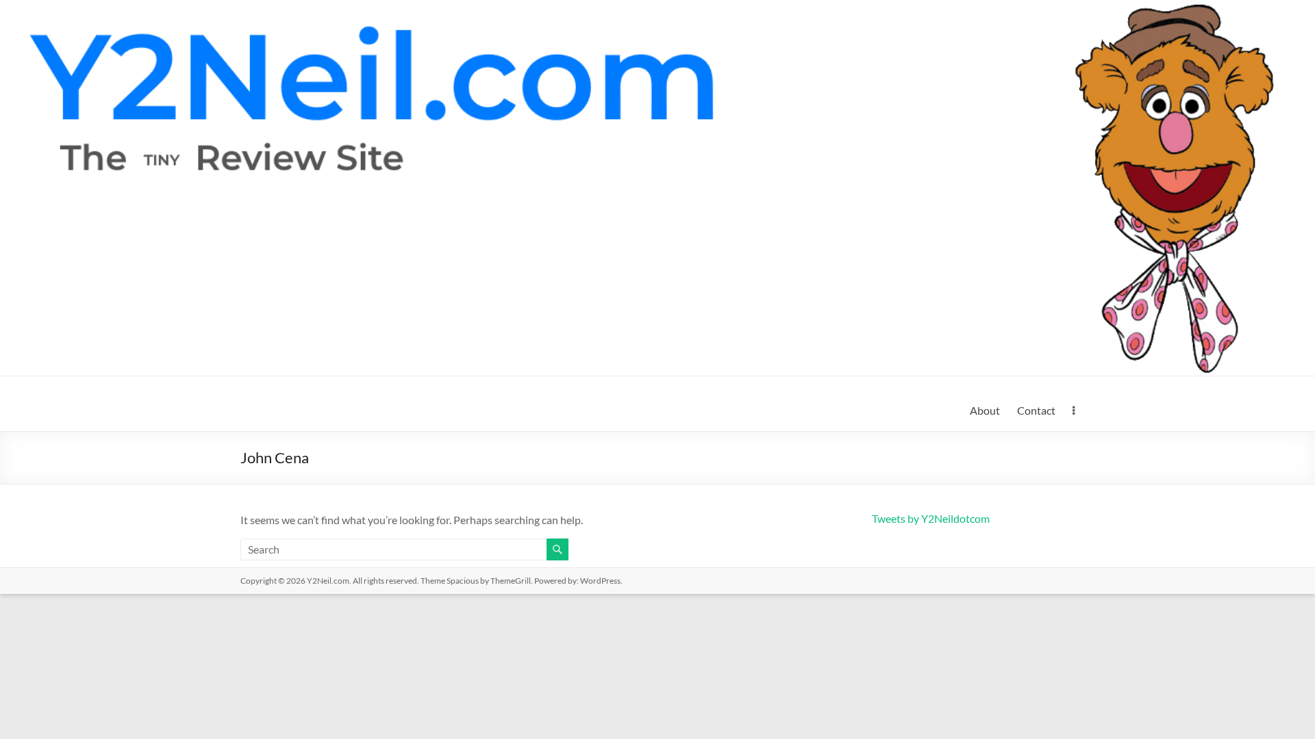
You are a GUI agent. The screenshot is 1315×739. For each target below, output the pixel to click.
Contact (1036, 410)
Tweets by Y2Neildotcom (931, 518)
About (985, 410)
